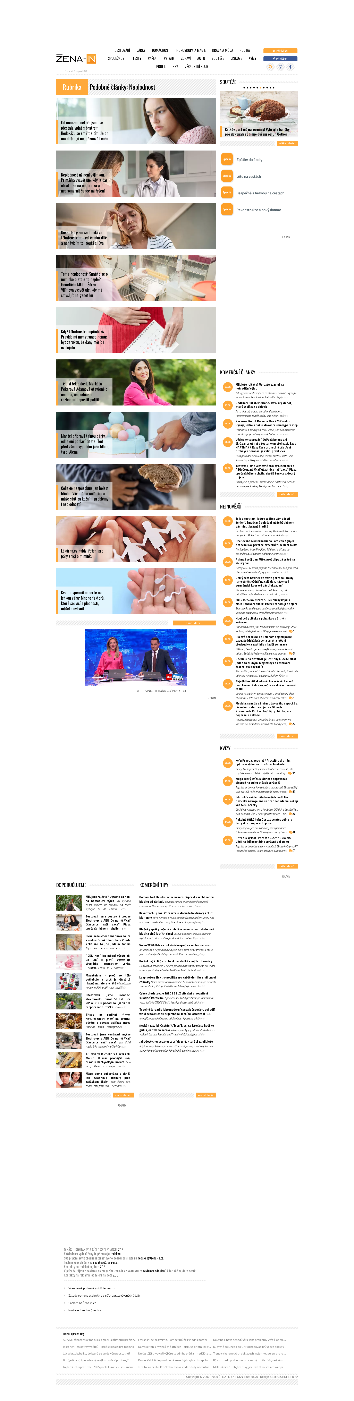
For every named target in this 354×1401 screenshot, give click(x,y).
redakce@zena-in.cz (150, 1258)
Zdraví (186, 58)
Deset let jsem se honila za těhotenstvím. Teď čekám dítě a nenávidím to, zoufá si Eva (84, 238)
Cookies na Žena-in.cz (82, 1303)
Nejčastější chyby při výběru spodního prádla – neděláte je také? (175, 1353)
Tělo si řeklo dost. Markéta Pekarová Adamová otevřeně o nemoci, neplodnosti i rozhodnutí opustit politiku (84, 392)
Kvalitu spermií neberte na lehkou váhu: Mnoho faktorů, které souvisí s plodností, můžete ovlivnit (82, 601)
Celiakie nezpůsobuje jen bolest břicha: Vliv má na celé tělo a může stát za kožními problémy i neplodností (85, 496)
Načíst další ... (194, 623)
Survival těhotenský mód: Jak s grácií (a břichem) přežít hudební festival (100, 1340)
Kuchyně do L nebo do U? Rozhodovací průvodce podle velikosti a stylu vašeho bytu (250, 1346)
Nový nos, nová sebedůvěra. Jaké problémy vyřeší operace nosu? (250, 1340)
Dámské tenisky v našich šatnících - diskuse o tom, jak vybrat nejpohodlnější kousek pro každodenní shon (175, 1346)
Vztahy (169, 58)
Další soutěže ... (287, 143)
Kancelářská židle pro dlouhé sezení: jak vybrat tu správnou (175, 1360)
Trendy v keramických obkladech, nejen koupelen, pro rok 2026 (250, 1353)
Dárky (140, 50)
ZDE (120, 1249)
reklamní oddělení (154, 1270)
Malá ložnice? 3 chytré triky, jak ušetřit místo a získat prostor (250, 1367)
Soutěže (218, 58)
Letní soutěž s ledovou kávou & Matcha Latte (257, 134)
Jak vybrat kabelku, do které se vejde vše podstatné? (96, 1353)
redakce (115, 1253)
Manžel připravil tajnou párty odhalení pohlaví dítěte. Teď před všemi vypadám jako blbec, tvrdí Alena (85, 444)
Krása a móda (222, 50)
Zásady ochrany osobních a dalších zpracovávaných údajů (104, 1295)
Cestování (122, 50)
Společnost (117, 58)
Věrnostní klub (196, 66)
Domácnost (161, 50)
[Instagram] (280, 67)
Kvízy (252, 58)
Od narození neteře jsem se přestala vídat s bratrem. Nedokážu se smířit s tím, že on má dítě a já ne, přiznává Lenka (84, 131)
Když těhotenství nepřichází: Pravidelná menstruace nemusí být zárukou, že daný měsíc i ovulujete (84, 339)
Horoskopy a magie (191, 50)
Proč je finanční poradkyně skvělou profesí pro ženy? (96, 1360)
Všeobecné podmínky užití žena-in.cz (92, 1288)
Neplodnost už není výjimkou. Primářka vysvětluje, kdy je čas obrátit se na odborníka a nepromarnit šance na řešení (84, 183)
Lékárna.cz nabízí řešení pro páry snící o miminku (82, 553)
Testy (137, 58)
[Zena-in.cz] (78, 59)
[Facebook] (290, 67)
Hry (175, 66)
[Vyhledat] (270, 67)
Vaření (152, 58)
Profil (161, 66)
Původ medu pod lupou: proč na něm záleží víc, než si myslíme (250, 1360)
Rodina (245, 50)
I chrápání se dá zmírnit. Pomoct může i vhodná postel (172, 1340)
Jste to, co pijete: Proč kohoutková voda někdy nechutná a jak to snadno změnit (175, 1367)
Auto (201, 58)
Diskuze (236, 58)
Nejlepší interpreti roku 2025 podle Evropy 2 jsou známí (98, 1367)
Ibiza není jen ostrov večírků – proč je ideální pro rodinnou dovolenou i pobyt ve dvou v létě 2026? (100, 1346)
